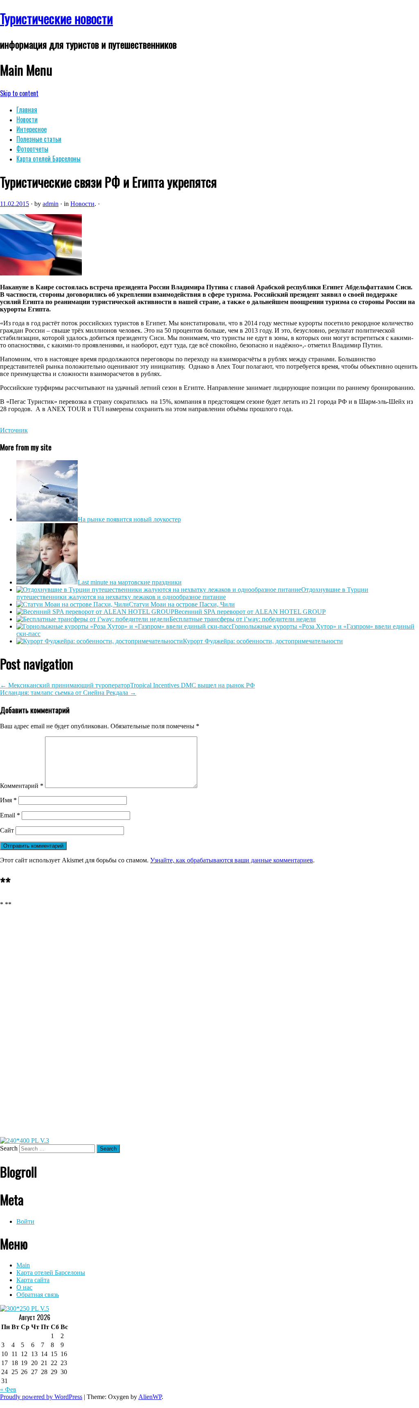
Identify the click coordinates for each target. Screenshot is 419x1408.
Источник (14, 430)
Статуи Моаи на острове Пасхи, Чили (182, 604)
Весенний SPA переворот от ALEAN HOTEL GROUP (250, 611)
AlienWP (150, 1396)
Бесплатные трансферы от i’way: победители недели (242, 619)
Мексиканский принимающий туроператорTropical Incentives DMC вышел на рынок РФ (127, 685)
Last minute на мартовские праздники (130, 582)
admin (51, 203)
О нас (24, 1287)
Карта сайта (33, 1279)
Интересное (31, 129)
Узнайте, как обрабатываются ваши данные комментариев (231, 860)
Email (10, 815)
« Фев (8, 1389)
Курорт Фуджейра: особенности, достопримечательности (263, 641)
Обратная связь (37, 1294)
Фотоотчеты (32, 149)
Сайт (7, 830)
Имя (8, 800)
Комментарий (21, 785)
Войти (25, 1221)
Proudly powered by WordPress (41, 1396)
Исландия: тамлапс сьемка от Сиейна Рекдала (68, 692)
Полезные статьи (38, 139)
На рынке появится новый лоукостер (129, 519)
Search (9, 1148)
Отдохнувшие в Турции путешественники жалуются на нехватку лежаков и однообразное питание (192, 593)
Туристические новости (56, 18)
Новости (27, 119)
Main (23, 1265)
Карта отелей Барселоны (48, 158)
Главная (26, 109)
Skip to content (19, 93)
